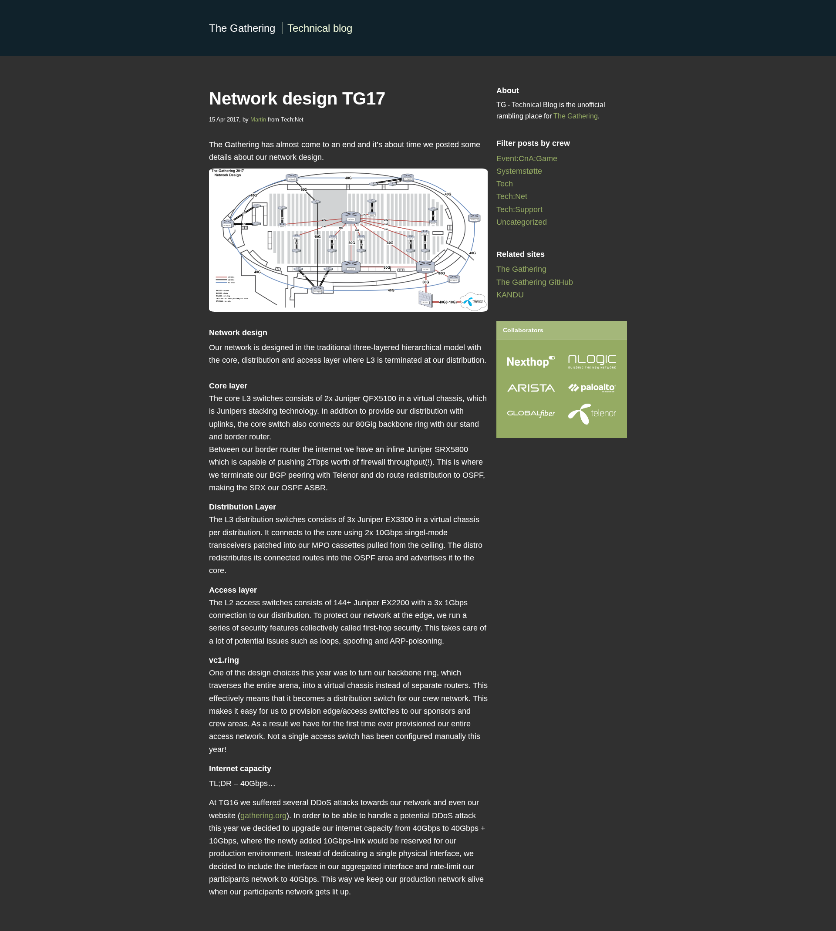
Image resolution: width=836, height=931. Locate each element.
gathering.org (263, 815)
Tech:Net (511, 196)
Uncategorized (521, 222)
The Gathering (280, 28)
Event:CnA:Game (526, 158)
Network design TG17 (297, 98)
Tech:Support (519, 209)
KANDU (510, 294)
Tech (504, 183)
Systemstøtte (519, 171)
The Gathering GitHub (534, 282)
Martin (258, 119)
